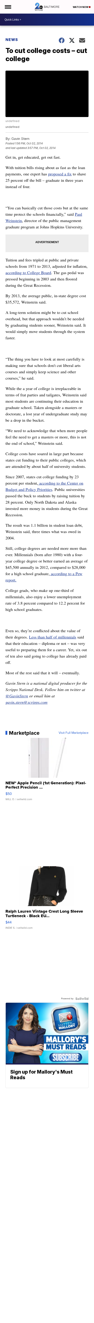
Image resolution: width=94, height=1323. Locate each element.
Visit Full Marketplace (74, 732)
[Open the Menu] (7, 6)
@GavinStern (16, 696)
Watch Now (81, 7)
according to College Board (28, 272)
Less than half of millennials (52, 637)
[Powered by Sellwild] (82, 998)
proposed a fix (60, 174)
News (11, 39)
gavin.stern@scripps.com (26, 702)
